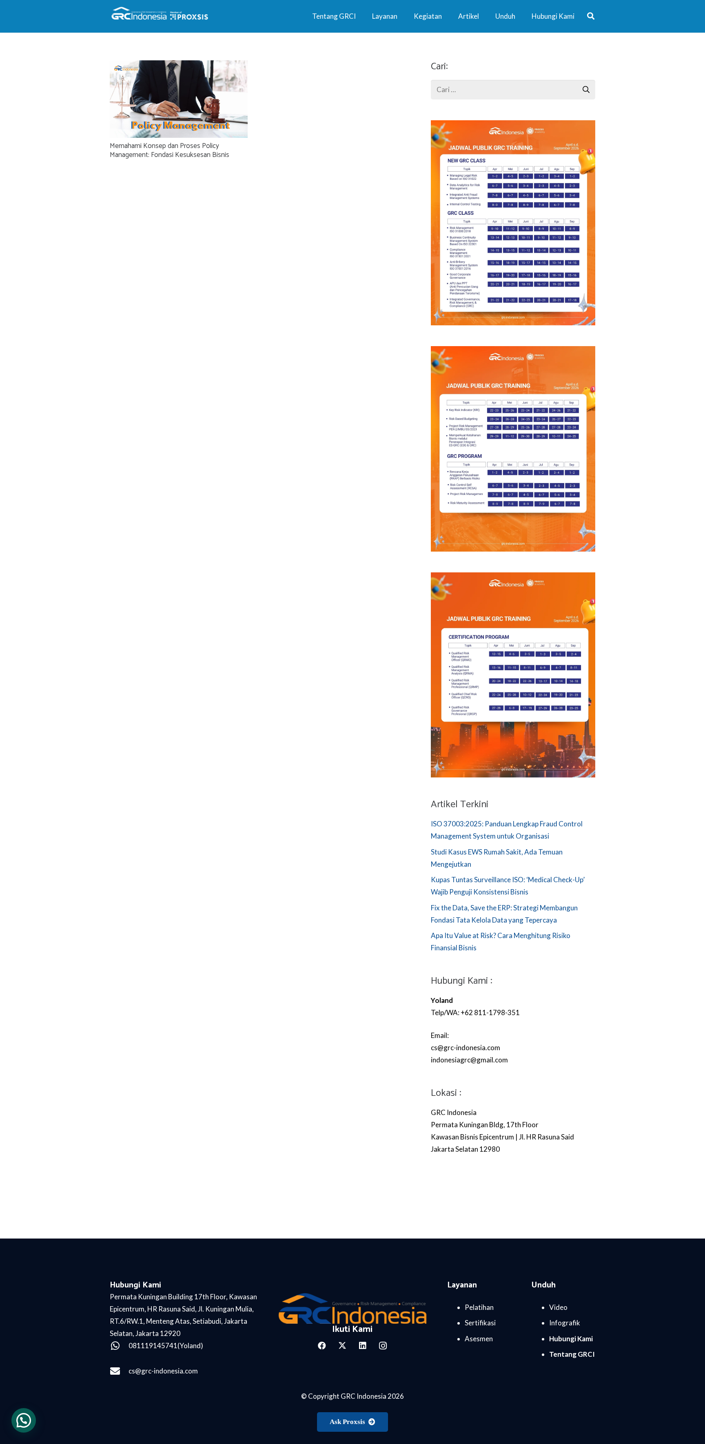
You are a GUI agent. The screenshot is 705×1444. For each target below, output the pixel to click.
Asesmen (479, 1338)
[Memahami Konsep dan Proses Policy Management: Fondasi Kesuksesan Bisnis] (179, 66)
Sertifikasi (480, 1322)
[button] (591, 16)
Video (558, 1307)
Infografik (564, 1322)
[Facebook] (322, 1346)
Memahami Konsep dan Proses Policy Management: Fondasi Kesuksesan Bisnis (169, 150)
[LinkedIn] (362, 1346)
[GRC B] (353, 1308)
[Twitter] (342, 1346)
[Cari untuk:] (513, 86)
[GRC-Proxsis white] (160, 16)
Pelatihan (479, 1307)
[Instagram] (383, 1346)
